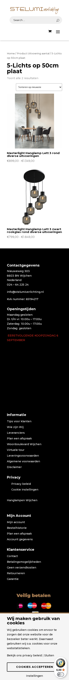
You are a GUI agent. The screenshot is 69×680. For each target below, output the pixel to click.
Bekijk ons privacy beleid (24, 655)
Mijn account (16, 522)
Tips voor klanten (19, 421)
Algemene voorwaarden (23, 461)
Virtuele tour (15, 450)
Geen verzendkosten (21, 567)
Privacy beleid (21, 484)
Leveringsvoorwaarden (23, 455)
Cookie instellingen (24, 489)
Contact (12, 556)
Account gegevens (20, 539)
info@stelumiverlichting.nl (25, 292)
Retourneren (16, 573)
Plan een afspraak (19, 438)
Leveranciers (16, 432)
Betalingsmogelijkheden (24, 562)
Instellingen (34, 675)
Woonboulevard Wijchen (24, 444)
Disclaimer (14, 467)
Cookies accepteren (34, 667)
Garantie (13, 579)
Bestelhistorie (17, 528)
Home (11, 53)
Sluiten (49, 655)
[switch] (60, 674)
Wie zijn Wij (15, 427)
